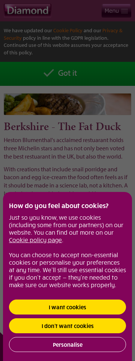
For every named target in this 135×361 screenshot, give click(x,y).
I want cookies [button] (67, 307)
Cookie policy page (35, 239)
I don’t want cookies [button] (68, 325)
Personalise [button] (67, 344)
